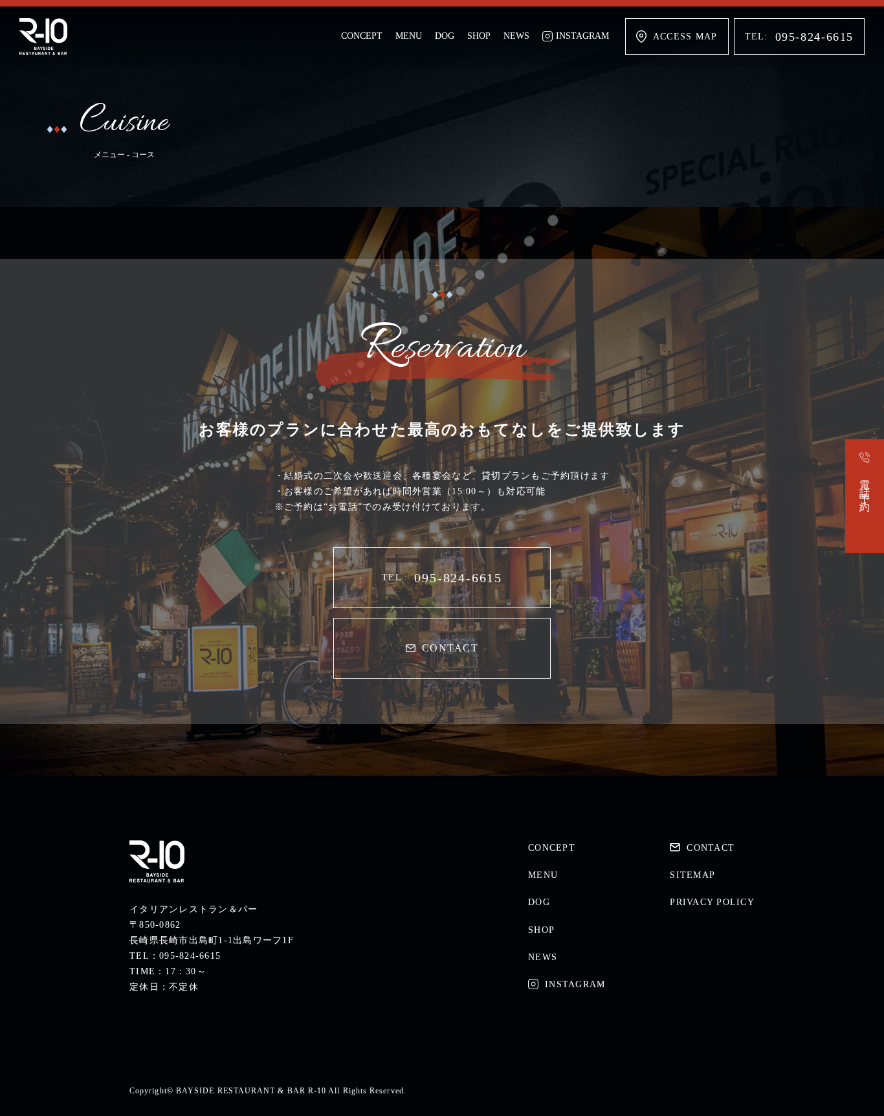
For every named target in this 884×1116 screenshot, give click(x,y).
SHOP (479, 36)
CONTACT (450, 647)
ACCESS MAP (685, 36)
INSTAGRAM (582, 36)
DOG (444, 36)
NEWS (516, 36)
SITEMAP (692, 875)
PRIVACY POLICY (712, 902)
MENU (408, 36)
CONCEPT (361, 36)
